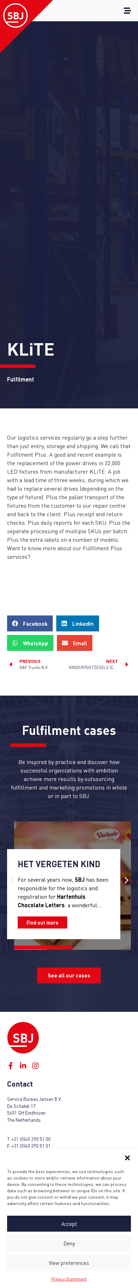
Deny (69, 1243)
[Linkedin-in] (23, 1065)
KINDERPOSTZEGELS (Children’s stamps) (65, 859)
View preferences (69, 1263)
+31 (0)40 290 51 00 (31, 1139)
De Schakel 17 (21, 1106)
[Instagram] (35, 1065)
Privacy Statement (69, 1279)
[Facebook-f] (10, 1065)
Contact (20, 1083)
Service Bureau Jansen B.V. (34, 1099)
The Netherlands (24, 1120)
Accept (69, 1224)
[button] (127, 1157)
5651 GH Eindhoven (26, 1113)
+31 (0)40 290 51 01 (31, 1146)
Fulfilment (51, 730)
